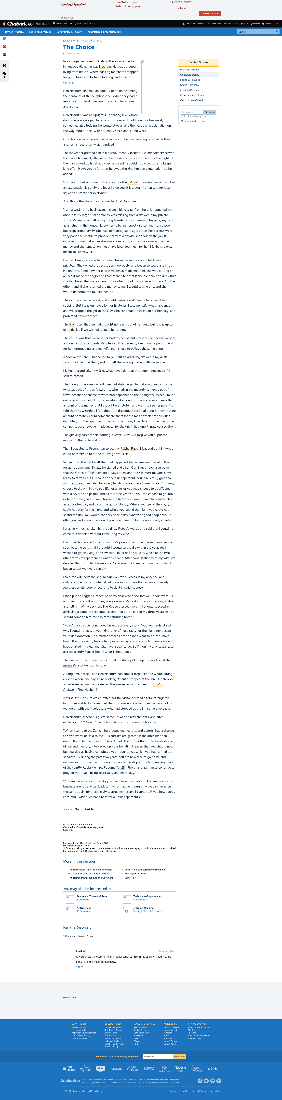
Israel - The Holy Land (115, 1044)
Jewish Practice (14, 32)
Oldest (90, 936)
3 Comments (83, 899)
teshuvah (76, 483)
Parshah (168, 1038)
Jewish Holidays (171, 1027)
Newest (82, 936)
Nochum (75, 91)
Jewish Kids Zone (113, 1038)
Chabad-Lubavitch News (199, 1035)
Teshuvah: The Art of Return (93, 896)
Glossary (138, 1041)
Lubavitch (117, 1080)
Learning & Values (40, 32)
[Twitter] (206, 1080)
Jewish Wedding (171, 1030)
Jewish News (111, 1033)
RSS (136, 1044)
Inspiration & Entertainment (104, 32)
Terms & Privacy (199, 1091)
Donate (256, 23)
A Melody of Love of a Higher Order (88, 873)
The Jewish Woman (113, 1030)
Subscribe (138, 1035)
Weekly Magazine (80, 1038)
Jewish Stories (71, 40)
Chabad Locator (195, 1038)
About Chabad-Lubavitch (199, 1027)
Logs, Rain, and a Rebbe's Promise (145, 869)
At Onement (84, 908)
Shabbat (168, 1033)
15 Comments (155, 911)
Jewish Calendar (141, 1030)
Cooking (165, 1068)
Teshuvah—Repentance (147, 896)
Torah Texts (181, 1068)
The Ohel (192, 1033)
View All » (130, 877)
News (149, 1068)
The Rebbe (193, 1030)
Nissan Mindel (72, 53)
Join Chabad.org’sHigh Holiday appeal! (128, 4)
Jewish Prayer (170, 1041)
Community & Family (68, 32)
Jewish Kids (213, 1068)
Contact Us (215, 1091)
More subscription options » (194, 121)
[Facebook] (200, 1080)
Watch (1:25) (139, 911)
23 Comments (83, 911)
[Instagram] (218, 1080)
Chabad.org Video (113, 1027)
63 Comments (140, 899)
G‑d (101, 371)
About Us (184, 1091)
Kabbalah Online (112, 1041)
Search (137, 1038)
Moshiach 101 (111, 1035)
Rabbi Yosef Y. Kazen (121, 1083)
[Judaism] (17, 23)
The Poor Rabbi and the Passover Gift (90, 869)
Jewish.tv (101, 1068)
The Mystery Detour (136, 873)
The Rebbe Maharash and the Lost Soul (90, 877)
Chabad (110, 1080)
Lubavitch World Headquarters (167, 1080)
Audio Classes (133, 1068)
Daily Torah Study (141, 1033)
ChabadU (117, 1068)
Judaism (148, 1083)
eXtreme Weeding (143, 908)
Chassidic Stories (92, 40)
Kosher (167, 1035)
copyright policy (108, 851)
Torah (141, 1083)
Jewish (158, 1083)
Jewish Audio (170, 1044)
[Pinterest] (212, 1080)
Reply (79, 966)
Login (187, 23)
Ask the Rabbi (215, 23)
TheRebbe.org (111, 1047)
